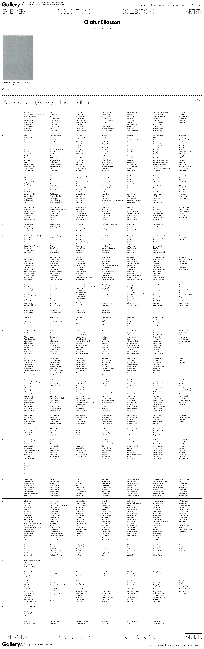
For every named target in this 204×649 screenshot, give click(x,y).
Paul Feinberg (54, 238)
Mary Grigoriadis (158, 267)
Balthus (26, 150)
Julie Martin (53, 404)
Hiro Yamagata (29, 612)
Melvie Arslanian (132, 130)
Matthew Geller (29, 275)
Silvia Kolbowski (132, 343)
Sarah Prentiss (157, 458)
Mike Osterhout (158, 431)
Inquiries (172, 5)
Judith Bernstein (81, 156)
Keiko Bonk (130, 136)
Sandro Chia (80, 190)
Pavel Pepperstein (81, 444)
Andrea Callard (29, 188)
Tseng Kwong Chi (81, 188)
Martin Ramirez (29, 483)
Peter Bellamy (80, 142)
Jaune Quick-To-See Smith (135, 503)
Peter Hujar (182, 301)
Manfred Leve (80, 375)
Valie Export (157, 229)
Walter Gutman (183, 269)
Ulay (25, 562)
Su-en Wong (183, 581)
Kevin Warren (54, 581)
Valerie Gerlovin (55, 263)
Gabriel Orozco (132, 435)
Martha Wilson (157, 581)
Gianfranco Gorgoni (108, 279)
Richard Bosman (132, 142)
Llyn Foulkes (131, 240)
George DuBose (158, 213)
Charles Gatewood (30, 271)
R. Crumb (182, 180)
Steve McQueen (81, 406)
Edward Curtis (183, 190)
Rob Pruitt (182, 452)
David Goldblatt (106, 261)
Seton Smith (131, 507)
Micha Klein (105, 345)
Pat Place (156, 440)
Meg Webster (54, 601)
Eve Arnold (130, 128)
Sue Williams (131, 593)
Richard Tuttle (157, 551)
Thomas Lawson (55, 362)
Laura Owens (183, 429)
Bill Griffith (156, 265)
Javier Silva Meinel (81, 410)
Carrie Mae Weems (82, 585)
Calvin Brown (157, 150)
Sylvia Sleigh (105, 525)
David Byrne (182, 170)
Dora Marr (53, 396)
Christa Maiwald (29, 388)
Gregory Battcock (55, 136)
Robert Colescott (132, 178)
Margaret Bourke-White (134, 148)
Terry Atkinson (157, 124)
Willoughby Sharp (81, 529)
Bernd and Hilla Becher (57, 150)
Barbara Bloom (106, 152)
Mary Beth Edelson (30, 231)
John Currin (182, 188)
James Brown (157, 154)
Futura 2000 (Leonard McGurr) (85, 402)
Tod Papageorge (29, 458)
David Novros (183, 419)
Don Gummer (183, 261)
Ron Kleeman (106, 339)
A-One (26, 112)
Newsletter (158, 5)
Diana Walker (28, 585)
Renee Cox (156, 198)
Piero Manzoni (28, 406)
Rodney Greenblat (159, 257)
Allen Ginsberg (80, 263)
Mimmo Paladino (29, 446)
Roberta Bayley (55, 138)
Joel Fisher (105, 238)
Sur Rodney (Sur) (184, 521)
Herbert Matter (80, 384)
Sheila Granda (131, 269)
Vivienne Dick (106, 213)
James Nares (54, 421)
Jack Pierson (131, 440)
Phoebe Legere (55, 375)
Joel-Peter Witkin (158, 593)
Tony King (79, 349)
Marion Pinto (131, 450)
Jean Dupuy (182, 215)
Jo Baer (26, 146)
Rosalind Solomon (132, 525)
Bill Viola (104, 576)
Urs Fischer (79, 250)
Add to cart (5, 90)
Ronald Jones (157, 320)
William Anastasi (81, 122)
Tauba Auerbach (158, 128)
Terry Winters (157, 591)
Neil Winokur (157, 587)
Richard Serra (80, 517)
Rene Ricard (79, 479)
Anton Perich (80, 446)
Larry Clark (79, 200)
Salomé (26, 511)
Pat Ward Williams (133, 591)
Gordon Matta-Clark (82, 382)
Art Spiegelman (158, 501)
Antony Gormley (132, 257)
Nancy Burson (183, 156)
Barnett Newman (107, 423)
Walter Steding (157, 515)
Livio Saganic (28, 507)
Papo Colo (130, 186)
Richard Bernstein (81, 158)
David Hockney (158, 289)
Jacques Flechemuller (108, 248)
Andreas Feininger (56, 240)
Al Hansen (53, 297)
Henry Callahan (29, 186)
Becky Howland (183, 291)
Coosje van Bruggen (159, 164)
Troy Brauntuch (132, 166)
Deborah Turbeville (159, 547)
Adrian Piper (131, 452)
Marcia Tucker (131, 555)
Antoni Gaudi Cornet (159, 190)
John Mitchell (131, 392)
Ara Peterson (80, 452)
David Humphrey (184, 303)
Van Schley (53, 523)
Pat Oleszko (79, 431)
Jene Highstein (132, 289)
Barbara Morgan (158, 400)
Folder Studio (40, 646)
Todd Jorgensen (158, 322)
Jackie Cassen (54, 182)
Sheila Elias (79, 225)
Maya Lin (104, 375)
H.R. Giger (79, 257)
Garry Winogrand (158, 585)
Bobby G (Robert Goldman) (110, 265)
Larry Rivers (105, 495)
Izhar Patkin (53, 454)
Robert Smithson (132, 513)
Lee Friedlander (158, 246)
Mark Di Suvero (183, 523)
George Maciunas (29, 384)
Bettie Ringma (106, 483)
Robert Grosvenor (158, 279)
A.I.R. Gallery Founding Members (34, 114)
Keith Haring (54, 301)
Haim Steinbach (158, 519)
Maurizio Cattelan (55, 196)
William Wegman (81, 587)
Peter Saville (54, 513)
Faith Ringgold (106, 481)
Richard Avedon (184, 116)
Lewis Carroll (28, 198)
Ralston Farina (28, 240)
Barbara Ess (131, 227)
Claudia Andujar (107, 118)
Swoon (181, 527)
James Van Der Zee (82, 621)
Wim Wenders (80, 601)
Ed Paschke (53, 452)
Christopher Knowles (133, 335)
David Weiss (79, 593)
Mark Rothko (157, 495)
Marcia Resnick (54, 491)
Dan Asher (156, 120)
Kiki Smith (130, 505)
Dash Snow (130, 517)
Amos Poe (156, 442)
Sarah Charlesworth (82, 182)
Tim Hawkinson (80, 305)
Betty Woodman (184, 583)
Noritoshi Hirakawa (133, 299)
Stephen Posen (157, 452)
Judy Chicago (80, 192)
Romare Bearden (55, 146)
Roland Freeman (158, 240)
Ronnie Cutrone (184, 196)
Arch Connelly (131, 194)
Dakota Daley (28, 213)
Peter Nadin (28, 415)
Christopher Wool (184, 591)
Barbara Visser (132, 574)
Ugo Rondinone (158, 479)
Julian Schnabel (55, 531)
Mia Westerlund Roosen (160, 481)
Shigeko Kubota (184, 331)
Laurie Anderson (81, 126)
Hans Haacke (28, 285)
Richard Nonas (157, 421)
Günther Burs (183, 154)
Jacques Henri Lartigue (31, 375)
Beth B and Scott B (29, 138)
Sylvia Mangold (29, 402)
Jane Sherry (105, 503)
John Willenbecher (133, 587)
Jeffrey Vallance (55, 574)
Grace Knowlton (132, 337)
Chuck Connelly (132, 196)
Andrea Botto (131, 144)
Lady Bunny (182, 138)
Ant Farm (27, 244)
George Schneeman (56, 534)
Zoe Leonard (80, 370)
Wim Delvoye (80, 211)
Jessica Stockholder (185, 505)
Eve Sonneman (132, 531)
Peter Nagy (27, 417)
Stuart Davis (53, 219)
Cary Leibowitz (80, 362)
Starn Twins (182, 545)
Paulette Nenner (107, 415)
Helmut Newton (132, 417)
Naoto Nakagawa (29, 421)
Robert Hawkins (81, 303)
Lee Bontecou (131, 138)
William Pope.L (157, 448)
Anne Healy (105, 287)
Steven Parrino (54, 450)
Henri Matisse (80, 380)
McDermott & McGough (83, 398)
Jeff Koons (130, 349)
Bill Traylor (130, 547)
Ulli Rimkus (105, 479)
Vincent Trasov (131, 545)
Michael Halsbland (30, 305)
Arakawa (130, 114)
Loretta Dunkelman (185, 211)
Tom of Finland (80, 240)
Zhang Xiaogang (29, 606)
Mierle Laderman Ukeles (32, 560)
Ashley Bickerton (81, 166)
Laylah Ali (53, 128)
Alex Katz (27, 349)
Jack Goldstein (106, 267)
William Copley (158, 182)
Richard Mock (131, 398)
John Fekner (54, 242)
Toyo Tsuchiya (131, 553)
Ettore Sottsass (131, 536)
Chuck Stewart (157, 540)
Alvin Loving (157, 362)
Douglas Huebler (184, 297)
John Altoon (54, 130)
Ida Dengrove (80, 219)
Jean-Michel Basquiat (30, 170)
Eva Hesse (105, 305)
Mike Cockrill (106, 188)
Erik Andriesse (106, 114)
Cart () (197, 5)
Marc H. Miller (106, 410)
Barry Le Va (28, 574)
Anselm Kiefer (80, 337)
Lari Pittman (131, 458)
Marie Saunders (55, 507)
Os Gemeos (28, 277)
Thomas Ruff (182, 489)
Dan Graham (131, 265)
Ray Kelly (53, 345)
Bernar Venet (106, 572)
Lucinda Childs (80, 194)
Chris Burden (183, 142)
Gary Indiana (80, 310)
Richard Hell (105, 295)
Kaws (51, 335)
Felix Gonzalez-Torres (108, 271)
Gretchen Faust (29, 250)
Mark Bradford (132, 158)
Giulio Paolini (28, 456)
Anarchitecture (80, 120)
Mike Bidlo (79, 170)
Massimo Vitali (131, 576)
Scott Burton (182, 160)
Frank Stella (156, 523)
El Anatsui (79, 124)
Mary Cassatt (54, 180)
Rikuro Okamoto (55, 433)
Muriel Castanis (55, 184)
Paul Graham (131, 267)
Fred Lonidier (131, 373)
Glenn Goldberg (107, 257)
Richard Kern (54, 351)
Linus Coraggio (157, 184)
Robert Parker (54, 444)
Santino (26, 538)
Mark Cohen (105, 198)
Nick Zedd (53, 623)
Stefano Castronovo (56, 190)
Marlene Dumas (184, 207)
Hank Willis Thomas (56, 553)
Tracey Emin (105, 227)
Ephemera (14, 11)
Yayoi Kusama (183, 337)
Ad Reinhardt (54, 483)
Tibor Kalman (28, 337)
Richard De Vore (158, 574)
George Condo (132, 190)
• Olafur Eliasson (23, 86)
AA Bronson (156, 138)
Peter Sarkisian (54, 501)
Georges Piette (132, 442)
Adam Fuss (182, 240)
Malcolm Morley (158, 408)
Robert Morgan (158, 402)
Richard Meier (80, 408)
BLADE (104, 140)
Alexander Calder (29, 180)
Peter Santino (28, 536)
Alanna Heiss (106, 291)
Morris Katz (27, 351)
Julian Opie (105, 435)
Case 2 (52, 176)
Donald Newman (132, 415)
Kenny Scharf (54, 519)
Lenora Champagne (82, 176)
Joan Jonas (105, 326)
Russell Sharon (80, 527)
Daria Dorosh (131, 217)
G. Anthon (105, 122)
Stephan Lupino (158, 375)
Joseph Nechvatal (81, 417)
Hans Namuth (54, 415)
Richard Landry (29, 368)
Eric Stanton (156, 509)
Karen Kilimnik (80, 347)
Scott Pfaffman (106, 440)
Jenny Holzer (157, 299)
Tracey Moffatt (131, 400)
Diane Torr (105, 547)
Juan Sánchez (183, 531)
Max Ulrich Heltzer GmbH (84, 277)
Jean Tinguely (80, 547)
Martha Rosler (157, 485)
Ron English (105, 229)
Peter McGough (81, 400)
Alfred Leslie (80, 373)
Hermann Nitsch (132, 423)
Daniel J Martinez (55, 408)
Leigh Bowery (131, 150)
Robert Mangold (29, 400)
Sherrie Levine (106, 360)
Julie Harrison (80, 290)
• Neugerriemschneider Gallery (10, 86)
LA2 (25, 358)
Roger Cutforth (183, 192)
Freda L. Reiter (54, 485)
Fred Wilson (131, 599)
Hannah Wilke (131, 585)
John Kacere (28, 335)
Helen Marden (54, 384)
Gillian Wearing (55, 593)
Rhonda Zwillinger (158, 623)
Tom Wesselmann (107, 585)
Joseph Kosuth (157, 333)
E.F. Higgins (131, 287)
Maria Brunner (157, 166)
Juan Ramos (28, 489)
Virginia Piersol (106, 458)
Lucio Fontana (106, 252)
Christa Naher (28, 419)
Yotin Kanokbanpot (30, 339)
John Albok (53, 124)
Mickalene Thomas (56, 555)
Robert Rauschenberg (31, 493)
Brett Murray (183, 402)
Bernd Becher (54, 152)
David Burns (182, 150)
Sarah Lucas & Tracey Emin (110, 225)
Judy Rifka (79, 493)
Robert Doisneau (132, 211)
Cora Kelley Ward (29, 593)
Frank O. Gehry (29, 273)
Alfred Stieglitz (183, 501)
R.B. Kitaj (104, 337)
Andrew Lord (157, 358)
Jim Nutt (181, 421)
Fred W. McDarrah (81, 390)
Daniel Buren (183, 144)
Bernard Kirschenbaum (109, 335)
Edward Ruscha (183, 493)
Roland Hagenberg (30, 295)
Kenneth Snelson (132, 515)
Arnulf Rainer (28, 479)
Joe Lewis (104, 364)
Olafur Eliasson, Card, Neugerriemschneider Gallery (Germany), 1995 (15, 83)
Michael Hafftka (29, 291)
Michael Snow (131, 519)
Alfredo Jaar (28, 318)
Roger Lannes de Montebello (162, 386)
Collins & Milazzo (107, 402)
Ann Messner (106, 394)
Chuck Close (105, 184)
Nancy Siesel (106, 509)
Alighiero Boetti (106, 158)
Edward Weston (106, 591)
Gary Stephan (157, 525)
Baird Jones (131, 318)
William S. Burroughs (185, 152)
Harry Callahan (29, 184)
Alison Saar (27, 501)
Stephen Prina (183, 442)
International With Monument (162, 388)
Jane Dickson (106, 215)
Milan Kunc (182, 335)
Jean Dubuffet (157, 215)
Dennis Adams (28, 120)
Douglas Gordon (107, 277)
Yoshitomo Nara (55, 419)
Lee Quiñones (28, 474)
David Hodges (157, 291)
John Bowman (131, 154)
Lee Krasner (157, 347)
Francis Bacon (28, 140)
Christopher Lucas (158, 366)
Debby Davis (54, 215)
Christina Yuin (28, 616)
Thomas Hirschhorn (133, 305)
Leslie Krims (156, 349)
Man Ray (53, 479)
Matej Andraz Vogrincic (160, 572)
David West (105, 587)
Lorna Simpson (106, 519)
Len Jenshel (53, 326)
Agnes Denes (80, 217)
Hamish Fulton (183, 238)
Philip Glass (79, 273)
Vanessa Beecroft (55, 164)
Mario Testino (54, 545)
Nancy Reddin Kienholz (83, 341)
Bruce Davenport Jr (159, 324)
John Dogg (130, 209)
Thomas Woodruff (184, 589)
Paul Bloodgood (106, 150)
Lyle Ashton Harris (55, 303)
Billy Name (27, 423)
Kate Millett (130, 380)
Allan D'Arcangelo (30, 207)
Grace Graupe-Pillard (134, 275)
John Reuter (54, 493)
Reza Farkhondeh (29, 242)
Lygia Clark (79, 202)
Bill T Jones (130, 320)
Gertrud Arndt (131, 126)
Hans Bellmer (80, 144)
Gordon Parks (54, 446)
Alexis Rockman (132, 491)
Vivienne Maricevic (56, 388)
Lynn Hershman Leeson (57, 373)
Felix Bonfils (105, 170)
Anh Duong (182, 213)
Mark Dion (130, 207)
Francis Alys (79, 112)
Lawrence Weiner (81, 591)
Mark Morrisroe (184, 380)
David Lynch (182, 360)
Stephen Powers (158, 454)
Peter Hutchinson (184, 305)
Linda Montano (157, 380)
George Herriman (107, 303)
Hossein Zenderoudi (82, 623)
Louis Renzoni (54, 487)
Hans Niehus (131, 421)
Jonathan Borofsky (133, 140)
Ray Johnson (105, 324)
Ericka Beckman (55, 160)
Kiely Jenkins (54, 324)
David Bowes (131, 152)
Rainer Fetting (80, 236)
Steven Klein (105, 347)
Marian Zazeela (55, 621)
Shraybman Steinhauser (160, 521)
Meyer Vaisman (29, 576)
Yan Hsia (181, 293)
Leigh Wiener (106, 601)
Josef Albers (54, 122)
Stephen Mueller (184, 396)
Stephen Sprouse (158, 507)
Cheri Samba (28, 519)
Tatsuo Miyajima (132, 396)
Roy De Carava (29, 192)
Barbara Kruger (158, 353)
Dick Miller (105, 404)
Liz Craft (155, 200)
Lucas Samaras (29, 517)
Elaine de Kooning (133, 345)
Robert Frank (131, 250)
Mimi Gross (156, 275)
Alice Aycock (183, 118)
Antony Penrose (81, 442)
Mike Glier (79, 275)
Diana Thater (54, 547)
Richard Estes (131, 231)
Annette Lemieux (81, 364)
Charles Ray (28, 495)
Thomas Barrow (29, 158)
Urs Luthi (181, 358)
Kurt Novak (182, 415)
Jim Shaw (79, 531)
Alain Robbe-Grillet (133, 479)
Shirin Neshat (106, 417)
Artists (193, 11)
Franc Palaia (28, 448)
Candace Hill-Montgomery (135, 293)
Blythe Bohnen (106, 160)
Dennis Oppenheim (133, 429)
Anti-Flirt (104, 124)
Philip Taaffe (28, 545)
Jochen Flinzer (106, 250)
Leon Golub (105, 269)
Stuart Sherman (106, 501)
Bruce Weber (54, 597)
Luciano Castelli (55, 186)
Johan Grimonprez (159, 269)
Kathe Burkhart (183, 148)
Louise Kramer (157, 341)
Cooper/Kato (157, 178)
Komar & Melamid (107, 382)
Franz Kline (105, 353)
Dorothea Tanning (29, 549)
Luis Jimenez (80, 322)
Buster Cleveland (107, 182)
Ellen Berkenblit (81, 152)
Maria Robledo (132, 485)
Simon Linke (131, 360)
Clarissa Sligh (106, 527)
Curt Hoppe (156, 303)
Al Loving (156, 360)
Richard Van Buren (184, 146)
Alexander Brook (158, 144)
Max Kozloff (156, 339)
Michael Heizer (106, 293)
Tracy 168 (104, 555)
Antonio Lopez (131, 375)
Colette (129, 180)
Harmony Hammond (56, 289)
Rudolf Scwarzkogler (82, 509)
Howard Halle (28, 301)
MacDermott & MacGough (32, 382)
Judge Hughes (183, 299)
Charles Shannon (81, 521)
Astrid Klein (105, 341)
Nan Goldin (105, 263)
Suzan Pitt (130, 456)
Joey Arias (130, 120)
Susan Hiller (131, 295)
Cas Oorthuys (106, 429)
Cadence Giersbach (56, 279)
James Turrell (157, 549)
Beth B (26, 136)
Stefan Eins (53, 229)
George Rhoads (55, 495)
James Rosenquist (158, 483)
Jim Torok (79, 555)
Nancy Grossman (158, 277)
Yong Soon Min (132, 384)
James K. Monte (158, 384)
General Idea (28, 310)
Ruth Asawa (156, 118)
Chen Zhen (105, 623)
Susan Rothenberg (158, 493)
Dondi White (105, 595)
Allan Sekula (80, 513)
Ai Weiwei (79, 595)
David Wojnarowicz (159, 597)
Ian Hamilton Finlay (82, 242)
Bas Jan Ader (28, 130)
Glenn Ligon (105, 373)
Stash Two (182, 549)
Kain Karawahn (29, 345)
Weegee (78, 583)
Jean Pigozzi (131, 444)
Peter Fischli (105, 236)
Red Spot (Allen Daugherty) (58, 209)
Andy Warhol (28, 599)
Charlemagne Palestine (31, 450)
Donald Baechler (29, 142)
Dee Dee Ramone (29, 487)
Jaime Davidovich (55, 211)
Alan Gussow (183, 265)
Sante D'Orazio (29, 209)
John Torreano (106, 549)
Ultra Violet (130, 572)
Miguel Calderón (29, 182)
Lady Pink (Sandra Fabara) (32, 236)
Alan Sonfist (131, 527)
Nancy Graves (131, 277)
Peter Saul (53, 503)
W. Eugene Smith (132, 509)
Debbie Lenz (80, 366)
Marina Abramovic (30, 116)
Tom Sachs (27, 505)
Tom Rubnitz (182, 485)
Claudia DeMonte (81, 215)
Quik (25, 470)
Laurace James (29, 324)
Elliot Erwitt (130, 225)
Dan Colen (130, 176)
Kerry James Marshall (57, 398)
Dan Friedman (157, 248)
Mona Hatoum (80, 298)
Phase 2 (104, 446)
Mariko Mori (157, 404)
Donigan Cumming (184, 184)
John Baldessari (29, 148)
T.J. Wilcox (130, 581)
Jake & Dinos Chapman (83, 178)
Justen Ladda (28, 364)
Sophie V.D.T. (28, 572)
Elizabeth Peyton (81, 456)
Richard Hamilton (55, 287)
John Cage (27, 176)
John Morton (183, 382)
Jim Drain (156, 207)
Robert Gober (80, 279)
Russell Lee (53, 368)
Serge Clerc (105, 180)
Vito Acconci (28, 118)
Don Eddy (27, 227)
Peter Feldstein (54, 244)
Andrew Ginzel (80, 265)
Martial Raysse (54, 481)
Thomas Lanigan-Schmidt (32, 370)
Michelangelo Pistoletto (134, 454)
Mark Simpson (106, 521)
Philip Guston (183, 267)
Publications (74, 11)
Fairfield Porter (157, 450)
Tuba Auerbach (157, 130)
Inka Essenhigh (132, 229)
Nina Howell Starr (158, 511)
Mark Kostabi (157, 331)
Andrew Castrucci (55, 192)
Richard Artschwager (159, 116)
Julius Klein (105, 343)
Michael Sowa (131, 538)
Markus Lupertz (158, 373)
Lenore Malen (28, 396)
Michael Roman (132, 493)
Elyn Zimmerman (132, 621)
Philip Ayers (182, 120)
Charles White (106, 593)
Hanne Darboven (29, 219)
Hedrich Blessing (107, 148)
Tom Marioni (54, 390)
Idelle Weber (54, 599)
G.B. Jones (130, 324)
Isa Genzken (28, 279)
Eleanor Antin (106, 126)
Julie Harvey (80, 294)
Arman (129, 122)
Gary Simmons (106, 515)
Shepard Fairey (29, 238)
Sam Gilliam (79, 259)
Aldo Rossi (156, 489)
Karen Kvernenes (184, 341)
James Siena (105, 507)
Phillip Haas (27, 287)
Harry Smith (105, 540)
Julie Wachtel (28, 581)
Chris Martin (54, 402)
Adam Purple (183, 456)
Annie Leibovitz (81, 360)
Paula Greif (156, 261)
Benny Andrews (106, 112)
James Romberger (133, 495)
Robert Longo (131, 370)
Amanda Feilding (55, 236)
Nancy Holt (156, 297)
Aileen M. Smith (106, 531)
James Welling (80, 599)
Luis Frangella (131, 248)
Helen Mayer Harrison (83, 285)
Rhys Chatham (80, 186)
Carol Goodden (106, 273)
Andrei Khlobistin (81, 335)
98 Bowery (195, 645)
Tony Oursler (157, 435)
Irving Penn (79, 440)
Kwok (180, 343)
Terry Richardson (81, 487)
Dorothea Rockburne (133, 489)
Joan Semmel (80, 515)
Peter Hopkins (157, 301)
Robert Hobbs (157, 287)
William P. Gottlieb (133, 263)
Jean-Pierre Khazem (82, 333)
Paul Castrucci (54, 194)
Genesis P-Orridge (30, 440)
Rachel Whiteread (107, 597)
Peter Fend (53, 250)
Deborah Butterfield (185, 166)
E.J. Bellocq (79, 146)
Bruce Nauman (80, 415)
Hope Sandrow (29, 531)
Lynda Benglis (80, 150)
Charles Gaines (29, 259)
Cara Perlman (80, 448)
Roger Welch (80, 597)
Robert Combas (132, 188)
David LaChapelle (29, 360)
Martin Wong (157, 601)
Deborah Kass (28, 347)
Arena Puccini (183, 454)
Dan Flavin (105, 246)
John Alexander (55, 126)
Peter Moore (157, 398)
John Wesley (105, 583)
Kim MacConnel (29, 380)
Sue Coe (104, 192)
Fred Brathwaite (132, 164)
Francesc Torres (106, 551)
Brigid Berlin (79, 154)
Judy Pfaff (79, 458)
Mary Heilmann (106, 289)
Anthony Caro (28, 196)
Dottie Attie (156, 126)
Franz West (105, 589)
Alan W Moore (157, 390)
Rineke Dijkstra (106, 217)
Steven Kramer (157, 343)
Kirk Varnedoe (54, 576)
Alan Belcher (54, 170)
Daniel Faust (28, 248)
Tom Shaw (79, 536)
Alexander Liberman (108, 368)
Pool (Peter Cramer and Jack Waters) (59, 585)
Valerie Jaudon (54, 318)
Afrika (52, 116)
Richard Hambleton (56, 285)
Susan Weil (79, 589)
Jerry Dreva (156, 209)
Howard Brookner (158, 146)
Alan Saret (27, 540)
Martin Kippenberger (82, 353)
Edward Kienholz (81, 339)
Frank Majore (28, 390)
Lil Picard (104, 452)
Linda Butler (182, 164)
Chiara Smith (106, 536)
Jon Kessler (79, 331)
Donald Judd (157, 326)
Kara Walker (28, 587)
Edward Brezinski (158, 136)
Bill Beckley (53, 158)
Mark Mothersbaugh (185, 388)
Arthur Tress (131, 549)
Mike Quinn (28, 472)
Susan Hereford (106, 301)
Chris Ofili (53, 431)
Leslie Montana (132, 410)
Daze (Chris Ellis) (81, 229)
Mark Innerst (106, 310)
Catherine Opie (106, 433)
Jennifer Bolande (107, 162)
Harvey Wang (28, 591)
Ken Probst (182, 446)
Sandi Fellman (54, 248)
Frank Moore (157, 394)
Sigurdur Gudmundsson (186, 259)
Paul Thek (53, 549)
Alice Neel (79, 419)
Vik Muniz (182, 398)
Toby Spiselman (158, 503)
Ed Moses (182, 386)
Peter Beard (53, 144)
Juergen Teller (28, 555)
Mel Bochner (105, 156)
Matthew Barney (29, 154)
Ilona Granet (131, 271)
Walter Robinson (132, 483)
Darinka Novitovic (184, 417)
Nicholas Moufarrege (185, 390)
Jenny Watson (54, 589)
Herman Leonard (81, 368)
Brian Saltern (28, 513)
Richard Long (131, 368)
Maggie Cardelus (29, 194)
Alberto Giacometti (56, 271)
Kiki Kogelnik (131, 339)
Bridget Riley (80, 495)
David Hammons (55, 291)
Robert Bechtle (54, 156)
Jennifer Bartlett (29, 164)
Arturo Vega (79, 576)
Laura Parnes (54, 448)
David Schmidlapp (55, 527)
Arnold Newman (107, 421)
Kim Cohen (105, 196)
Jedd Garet (27, 267)
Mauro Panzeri (28, 454)
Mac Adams (28, 124)
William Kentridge (55, 349)
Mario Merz (105, 390)
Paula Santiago (28, 534)
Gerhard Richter (81, 489)
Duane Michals (106, 398)
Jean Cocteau (106, 190)
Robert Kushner (183, 339)
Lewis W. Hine (131, 297)
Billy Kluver (130, 333)
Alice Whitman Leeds (56, 370)
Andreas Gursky (184, 263)
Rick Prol (181, 448)
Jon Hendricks (106, 299)
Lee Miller (105, 408)
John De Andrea (81, 130)
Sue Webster (80, 581)
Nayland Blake (106, 142)
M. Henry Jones (158, 318)
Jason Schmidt (54, 529)
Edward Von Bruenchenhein (161, 160)
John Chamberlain (56, 202)
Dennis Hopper (157, 305)
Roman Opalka (106, 431)
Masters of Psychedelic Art (161, 112)
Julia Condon (131, 192)
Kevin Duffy (156, 219)
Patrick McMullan (81, 404)
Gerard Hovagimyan (185, 289)
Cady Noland (157, 419)
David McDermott (81, 392)
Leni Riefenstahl (81, 491)
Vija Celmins (54, 198)
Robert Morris (157, 410)
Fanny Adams (28, 122)
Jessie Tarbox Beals (56, 142)
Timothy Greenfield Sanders (33, 527)
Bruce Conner (131, 198)
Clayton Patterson (55, 456)
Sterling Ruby (183, 487)
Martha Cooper (158, 176)
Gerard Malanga (29, 394)
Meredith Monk (132, 408)
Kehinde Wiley (132, 583)
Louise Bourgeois (132, 146)
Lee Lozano (156, 364)
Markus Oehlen (29, 435)
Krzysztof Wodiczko (159, 595)
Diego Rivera (106, 491)
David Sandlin (28, 529)
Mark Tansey (28, 551)
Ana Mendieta (106, 386)
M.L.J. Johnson (106, 322)
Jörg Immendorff (55, 312)
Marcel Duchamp (158, 217)
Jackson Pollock (158, 446)
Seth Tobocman (80, 551)
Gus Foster (130, 238)
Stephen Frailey (132, 244)
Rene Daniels (28, 217)
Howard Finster (80, 248)
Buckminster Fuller (184, 236)
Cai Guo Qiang (29, 464)
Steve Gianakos (55, 273)
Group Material (55, 410)
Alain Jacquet (28, 322)
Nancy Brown (157, 156)
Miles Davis (53, 217)
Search (185, 5)
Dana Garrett (28, 269)
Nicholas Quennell (30, 468)
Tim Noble (156, 417)
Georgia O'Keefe (29, 431)
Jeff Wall (27, 589)
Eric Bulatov (156, 170)
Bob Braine (130, 160)
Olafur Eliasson (80, 227)
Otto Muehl (182, 394)
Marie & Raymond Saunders (58, 505)
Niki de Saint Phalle (107, 444)
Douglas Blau (106, 144)
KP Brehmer (131, 170)
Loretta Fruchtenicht (159, 252)
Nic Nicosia (130, 419)
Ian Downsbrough (132, 219)
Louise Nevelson (107, 419)
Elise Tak (27, 547)
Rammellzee (28, 485)
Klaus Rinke (105, 485)
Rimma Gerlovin (55, 261)
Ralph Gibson (54, 277)
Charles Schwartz (81, 501)
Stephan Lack (28, 362)
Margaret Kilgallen (81, 345)
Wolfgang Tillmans (81, 545)
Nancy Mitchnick (132, 394)
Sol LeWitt (105, 366)
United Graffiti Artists (159, 114)
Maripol (52, 392)
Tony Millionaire (132, 382)
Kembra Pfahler (106, 442)
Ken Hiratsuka (131, 301)
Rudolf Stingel (183, 503)
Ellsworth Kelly (54, 341)
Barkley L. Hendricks (108, 297)
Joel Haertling (28, 289)
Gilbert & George (55, 257)
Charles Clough (106, 186)
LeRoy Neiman (80, 421)
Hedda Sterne (157, 531)
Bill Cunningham (184, 186)
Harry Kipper (106, 331)
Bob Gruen (182, 257)
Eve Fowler (130, 242)
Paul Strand (182, 507)
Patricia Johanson (81, 324)
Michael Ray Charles (82, 180)
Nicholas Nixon (158, 415)
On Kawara (53, 333)
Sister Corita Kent (55, 347)
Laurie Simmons (106, 517)
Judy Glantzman (81, 271)
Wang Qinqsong (29, 466)
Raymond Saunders (56, 509)
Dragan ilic (53, 310)
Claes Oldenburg (81, 429)
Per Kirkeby (105, 333)
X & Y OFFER (54, 429)
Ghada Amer (80, 114)
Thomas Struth (183, 509)
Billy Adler (53, 112)
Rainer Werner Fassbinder (32, 246)
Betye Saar (27, 503)
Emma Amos (80, 118)
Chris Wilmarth (132, 597)
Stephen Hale (28, 299)
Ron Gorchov (106, 275)
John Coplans (157, 180)
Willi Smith (130, 511)
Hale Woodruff (183, 587)
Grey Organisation (133, 433)
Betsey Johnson (106, 318)
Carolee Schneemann (57, 536)
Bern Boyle (130, 156)
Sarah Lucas (157, 368)
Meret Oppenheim (133, 431)
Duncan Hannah (55, 295)
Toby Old (53, 435)
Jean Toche (79, 553)
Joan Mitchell (131, 390)
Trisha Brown (157, 158)
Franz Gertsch (54, 267)
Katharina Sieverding (108, 511)
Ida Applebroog (132, 112)
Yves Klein (105, 351)
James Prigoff (183, 440)
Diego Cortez (157, 192)
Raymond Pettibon (81, 454)
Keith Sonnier (131, 534)
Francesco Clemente (108, 178)
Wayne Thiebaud (55, 551)
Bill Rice (78, 485)
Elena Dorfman (132, 215)
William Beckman (55, 162)
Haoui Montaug (158, 382)
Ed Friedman (157, 250)
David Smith (105, 538)
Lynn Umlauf (28, 564)
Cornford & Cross (184, 176)
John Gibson (54, 275)
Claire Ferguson (55, 252)
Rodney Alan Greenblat (134, 279)
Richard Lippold (132, 362)
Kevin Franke (131, 252)
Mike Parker (54, 442)
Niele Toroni (105, 545)
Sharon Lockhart (132, 364)
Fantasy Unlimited (29, 566)
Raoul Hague (28, 297)
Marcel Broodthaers (159, 142)
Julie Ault (181, 114)
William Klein (106, 349)
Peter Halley (28, 303)
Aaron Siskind (106, 523)
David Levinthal (106, 362)
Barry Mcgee (80, 396)
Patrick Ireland (106, 312)
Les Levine (105, 358)
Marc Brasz (130, 162)
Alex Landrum (28, 366)
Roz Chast (79, 184)
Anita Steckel (157, 513)
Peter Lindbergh (132, 358)
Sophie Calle (28, 190)
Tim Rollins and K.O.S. (31, 331)
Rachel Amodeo (81, 116)
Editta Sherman (80, 540)
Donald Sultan (183, 519)
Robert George (55, 259)
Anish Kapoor (28, 341)
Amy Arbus (130, 116)
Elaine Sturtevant (184, 511)
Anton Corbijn (157, 186)
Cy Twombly (182, 551)
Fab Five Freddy (158, 238)
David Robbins (131, 481)
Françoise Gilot (80, 261)
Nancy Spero (131, 540)
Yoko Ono (79, 433)
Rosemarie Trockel (133, 551)
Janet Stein (156, 517)
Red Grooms (157, 271)
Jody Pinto (130, 448)
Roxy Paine (27, 444)
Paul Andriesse (106, 116)
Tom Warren (54, 583)
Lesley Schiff (54, 521)
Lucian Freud (157, 244)
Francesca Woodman (185, 585)
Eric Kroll (156, 351)
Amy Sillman (105, 513)
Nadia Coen (105, 194)
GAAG (26, 257)
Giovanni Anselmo (107, 120)
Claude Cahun (28, 178)
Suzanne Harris (55, 305)
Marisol (52, 394)
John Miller (105, 406)
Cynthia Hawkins (81, 301)
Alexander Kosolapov (134, 353)
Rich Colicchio (131, 182)
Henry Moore (157, 396)
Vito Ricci (78, 483)
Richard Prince (183, 444)
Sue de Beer (54, 168)
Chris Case (53, 178)
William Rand (28, 491)
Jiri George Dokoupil (133, 213)
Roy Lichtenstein (107, 370)
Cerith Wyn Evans (158, 225)
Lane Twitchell (183, 547)
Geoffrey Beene (55, 166)
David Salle (27, 509)
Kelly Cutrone (183, 194)
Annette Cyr (182, 198)
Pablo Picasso (106, 456)
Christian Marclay (29, 410)
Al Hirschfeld (131, 303)
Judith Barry (28, 160)
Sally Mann (27, 404)
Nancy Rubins (183, 483)
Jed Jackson (28, 320)
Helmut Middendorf (108, 400)
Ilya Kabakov (28, 333)
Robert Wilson (157, 583)
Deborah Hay (106, 285)
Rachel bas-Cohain (30, 166)
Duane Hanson (54, 299)
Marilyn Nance (54, 417)
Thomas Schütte (81, 505)
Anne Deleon (80, 209)
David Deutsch (106, 209)
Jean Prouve (182, 450)
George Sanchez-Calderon (32, 523)
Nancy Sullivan (183, 517)
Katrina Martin (54, 406)
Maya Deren (105, 207)
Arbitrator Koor (132, 351)
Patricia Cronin (157, 202)
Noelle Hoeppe (158, 293)
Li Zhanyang (105, 621)
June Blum (105, 154)
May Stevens (157, 536)
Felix (51, 246)
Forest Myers (183, 404)
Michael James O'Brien (31, 429)
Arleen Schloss (54, 525)
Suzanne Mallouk (29, 398)
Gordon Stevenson (159, 538)
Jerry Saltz (27, 515)
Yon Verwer (105, 574)
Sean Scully (79, 507)
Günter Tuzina (157, 555)
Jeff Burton (182, 158)
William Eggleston (55, 227)
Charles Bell (79, 136)
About (145, 5)
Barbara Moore (158, 392)
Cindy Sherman (81, 538)
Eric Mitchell (131, 388)
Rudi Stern (156, 529)
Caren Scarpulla (55, 515)
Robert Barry (28, 162)
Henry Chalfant (55, 200)
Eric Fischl (79, 252)
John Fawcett (28, 252)
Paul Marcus (53, 380)
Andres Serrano (81, 519)
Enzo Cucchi (182, 182)
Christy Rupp (183, 491)
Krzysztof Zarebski (30, 623)
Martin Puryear (183, 458)
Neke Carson (28, 200)
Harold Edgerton (55, 225)
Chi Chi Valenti (54, 572)
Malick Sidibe (106, 505)
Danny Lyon (182, 362)
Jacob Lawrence (55, 360)
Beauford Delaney (81, 207)
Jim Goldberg (106, 259)
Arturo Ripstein (106, 487)
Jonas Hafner (28, 293)
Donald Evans (157, 227)
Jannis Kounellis (158, 335)
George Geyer (54, 269)
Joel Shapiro (80, 525)
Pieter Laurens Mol (133, 402)
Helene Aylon (183, 122)
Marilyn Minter (132, 386)
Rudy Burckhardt (184, 140)
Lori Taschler (28, 553)
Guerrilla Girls (80, 267)
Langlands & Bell (81, 138)
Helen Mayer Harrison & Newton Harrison (86, 287)
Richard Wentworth (108, 581)
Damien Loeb (131, 366)
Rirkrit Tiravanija (81, 549)
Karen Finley (80, 244)
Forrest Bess (79, 160)
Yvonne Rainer (28, 481)
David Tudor (157, 545)
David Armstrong (132, 124)
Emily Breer (131, 168)
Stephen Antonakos (108, 128)
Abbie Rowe (182, 481)
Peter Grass (131, 273)
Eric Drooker (157, 211)
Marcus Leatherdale (56, 366)
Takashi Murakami (184, 400)
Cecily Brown (157, 152)
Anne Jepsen (80, 320)
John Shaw (79, 534)
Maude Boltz (105, 168)
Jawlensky (53, 320)
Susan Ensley (106, 231)
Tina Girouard (80, 269)
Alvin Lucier (156, 370)
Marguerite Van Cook (134, 200)
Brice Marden (54, 382)
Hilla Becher (54, 154)
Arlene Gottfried (132, 261)
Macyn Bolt (105, 164)
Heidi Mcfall (79, 394)
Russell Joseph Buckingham (161, 168)
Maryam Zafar (28, 621)
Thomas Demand (81, 213)
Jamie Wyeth (183, 593)
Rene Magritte (28, 386)
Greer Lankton (29, 373)
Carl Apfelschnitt (107, 130)
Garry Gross (157, 273)
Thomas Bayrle (54, 140)
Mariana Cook (131, 202)
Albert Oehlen (28, 433)
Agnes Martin (54, 400)
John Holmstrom (158, 295)
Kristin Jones (131, 326)
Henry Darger (54, 207)
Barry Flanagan (106, 244)
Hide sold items (103, 28)
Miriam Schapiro (55, 517)
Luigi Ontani (79, 435)
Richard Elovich (80, 231)
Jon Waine (27, 583)
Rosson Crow (183, 178)
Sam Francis (131, 246)
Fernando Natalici (55, 423)
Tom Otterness (157, 433)
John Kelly (53, 343)
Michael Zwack (157, 621)
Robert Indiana (80, 312)
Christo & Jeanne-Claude (58, 322)
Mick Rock (130, 487)
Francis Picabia (106, 450)
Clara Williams (131, 589)
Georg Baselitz (28, 168)
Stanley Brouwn (158, 148)
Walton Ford (131, 236)
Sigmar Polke (157, 444)
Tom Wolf (156, 599)
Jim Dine (104, 219)
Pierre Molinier (132, 404)
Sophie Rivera (106, 493)
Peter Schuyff (54, 540)
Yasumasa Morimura (159, 406)
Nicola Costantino (158, 194)
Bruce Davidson (55, 213)
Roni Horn (182, 287)
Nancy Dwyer (183, 217)
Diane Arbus (131, 118)
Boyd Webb (53, 595)
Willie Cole (105, 202)
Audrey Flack (106, 242)
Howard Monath (132, 406)
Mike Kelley (53, 339)
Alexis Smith (105, 534)
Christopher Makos (30, 392)
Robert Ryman (183, 495)
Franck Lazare (54, 364)
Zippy (129, 623)
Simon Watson (54, 591)
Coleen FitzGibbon (107, 240)
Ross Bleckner (106, 146)
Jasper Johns (80, 326)
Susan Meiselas (106, 380)
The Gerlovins (54, 265)
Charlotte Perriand (81, 450)
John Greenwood (158, 259)
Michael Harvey (81, 296)
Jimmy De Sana (29, 521)
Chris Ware (27, 597)
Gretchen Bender (81, 148)
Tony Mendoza (106, 388)
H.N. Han (53, 293)
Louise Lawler (54, 358)
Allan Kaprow (28, 343)
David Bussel (183, 162)
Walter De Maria (55, 386)
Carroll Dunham (184, 209)
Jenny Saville (54, 511)
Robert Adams (28, 126)
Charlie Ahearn (55, 118)
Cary (25, 202)
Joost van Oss (157, 429)
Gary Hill (130, 291)
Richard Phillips (106, 448)
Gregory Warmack (30, 601)
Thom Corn (156, 188)
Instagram (156, 645)
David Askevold (158, 122)
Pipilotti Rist (105, 489)
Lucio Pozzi (156, 456)
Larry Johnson (106, 320)
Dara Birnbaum (106, 136)
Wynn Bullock (183, 136)
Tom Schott (53, 538)
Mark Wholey (106, 599)
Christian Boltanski (107, 166)
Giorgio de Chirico (81, 198)
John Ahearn (54, 120)
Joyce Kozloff (157, 337)
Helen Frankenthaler (159, 236)
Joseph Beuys (80, 162)
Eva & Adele (28, 128)
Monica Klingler (132, 331)
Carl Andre (79, 128)
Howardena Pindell (133, 446)
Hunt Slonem (106, 529)
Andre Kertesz (54, 353)
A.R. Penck (53, 458)
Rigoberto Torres (107, 553)
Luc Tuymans (157, 553)
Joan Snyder (131, 523)
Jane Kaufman (28, 353)
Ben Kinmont (80, 351)
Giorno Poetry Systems (186, 529)
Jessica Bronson (158, 140)
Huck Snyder (131, 521)
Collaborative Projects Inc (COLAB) (112, 200)
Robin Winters (157, 589)
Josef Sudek (182, 513)
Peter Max (79, 386)
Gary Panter (28, 452)
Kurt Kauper (54, 331)
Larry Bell (79, 140)
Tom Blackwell (106, 138)
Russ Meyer (105, 396)
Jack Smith (130, 501)
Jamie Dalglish (28, 215)
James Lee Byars (184, 168)
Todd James (28, 326)
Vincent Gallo (28, 265)
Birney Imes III (28, 312)
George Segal (80, 511)
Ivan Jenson (79, 318)
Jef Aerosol (53, 114)
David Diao (105, 211)
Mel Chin (78, 196)
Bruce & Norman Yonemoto (32, 614)
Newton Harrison (81, 292)
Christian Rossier (158, 491)
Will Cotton (156, 196)
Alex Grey (156, 263)
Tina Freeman (157, 242)
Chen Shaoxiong (81, 523)
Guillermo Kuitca (184, 333)
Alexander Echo (29, 225)
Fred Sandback (29, 525)
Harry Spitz (156, 505)
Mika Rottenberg (184, 479)
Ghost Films (79, 238)
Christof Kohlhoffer (133, 341)
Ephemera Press (175, 645)
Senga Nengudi (81, 423)
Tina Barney (28, 156)
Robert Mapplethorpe (31, 408)
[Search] (102, 104)
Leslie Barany (28, 152)
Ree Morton (182, 384)
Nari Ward (27, 595)
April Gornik (131, 259)
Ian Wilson (130, 601)
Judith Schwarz (80, 503)
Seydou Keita (54, 337)
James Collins (131, 184)
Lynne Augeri (183, 112)
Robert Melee (106, 384)
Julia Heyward (131, 285)
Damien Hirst (157, 285)
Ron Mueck (182, 392)
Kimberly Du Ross (158, 487)
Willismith (130, 595)
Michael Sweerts (184, 525)
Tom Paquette (54, 440)
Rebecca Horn (183, 285)
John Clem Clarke (107, 176)
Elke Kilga (79, 343)
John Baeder (28, 144)
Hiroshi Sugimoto (184, 515)
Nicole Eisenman (55, 231)
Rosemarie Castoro (56, 188)
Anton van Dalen (29, 211)
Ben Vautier (79, 572)
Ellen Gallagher (29, 263)
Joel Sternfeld (157, 534)
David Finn (79, 246)
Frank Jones (131, 322)
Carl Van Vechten (81, 574)
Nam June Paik (28, 442)
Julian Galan (28, 261)
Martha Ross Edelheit (30, 229)
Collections (138, 11)
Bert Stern (156, 527)
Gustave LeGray (81, 358)
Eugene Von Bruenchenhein (161, 162)
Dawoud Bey (80, 164)
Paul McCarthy (80, 388)
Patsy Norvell (157, 423)
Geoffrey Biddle (81, 168)
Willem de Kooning (133, 347)
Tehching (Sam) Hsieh (185, 295)
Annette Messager (107, 392)
